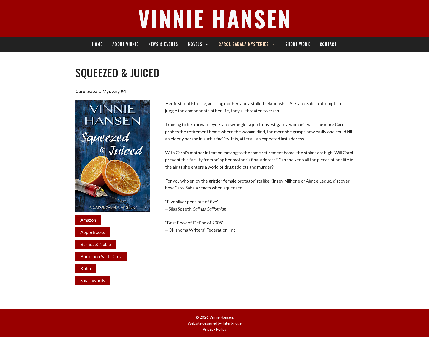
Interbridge (232, 323)
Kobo (85, 268)
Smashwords (92, 280)
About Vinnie (125, 44)
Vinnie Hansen (214, 18)
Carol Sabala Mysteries (244, 44)
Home (97, 44)
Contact (328, 44)
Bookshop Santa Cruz (101, 256)
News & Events (163, 44)
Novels (195, 44)
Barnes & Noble (95, 244)
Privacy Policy (214, 329)
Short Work (297, 44)
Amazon (88, 220)
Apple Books (92, 232)
